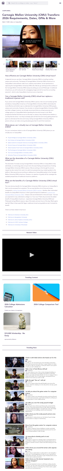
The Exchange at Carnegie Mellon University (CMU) (22, 150)
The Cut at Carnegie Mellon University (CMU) (20, 152)
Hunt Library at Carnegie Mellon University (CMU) (21, 140)
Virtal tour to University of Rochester (17, 225)
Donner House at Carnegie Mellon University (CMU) (22, 145)
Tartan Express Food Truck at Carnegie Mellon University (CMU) (25, 148)
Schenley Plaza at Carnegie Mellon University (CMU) (22, 155)
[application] (31, 41)
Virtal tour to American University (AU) (18, 215)
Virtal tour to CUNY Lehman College (18, 222)
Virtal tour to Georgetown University (17, 217)
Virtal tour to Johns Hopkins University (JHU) (20, 220)
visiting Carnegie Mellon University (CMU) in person (27, 190)
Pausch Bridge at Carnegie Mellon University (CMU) (22, 137)
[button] (11, 66)
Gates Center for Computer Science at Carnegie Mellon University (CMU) (27, 143)
